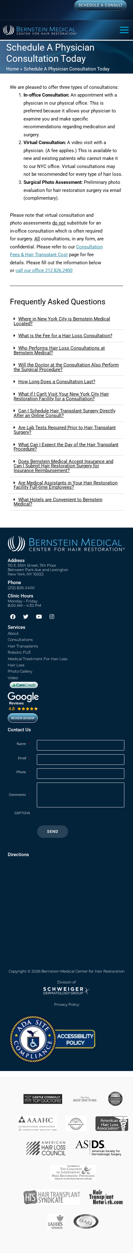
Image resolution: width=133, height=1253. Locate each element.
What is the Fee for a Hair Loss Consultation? (65, 335)
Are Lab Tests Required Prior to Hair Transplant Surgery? (65, 430)
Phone (23, 772)
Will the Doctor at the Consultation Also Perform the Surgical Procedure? (66, 367)
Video (13, 677)
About (13, 633)
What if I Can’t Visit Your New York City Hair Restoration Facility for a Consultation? (61, 396)
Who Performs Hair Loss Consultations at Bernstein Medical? (59, 350)
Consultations (20, 639)
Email (24, 758)
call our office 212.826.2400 (43, 270)
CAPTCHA (22, 813)
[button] (66, 321)
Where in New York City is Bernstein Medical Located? (62, 321)
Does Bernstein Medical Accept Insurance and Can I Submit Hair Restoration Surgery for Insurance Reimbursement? (63, 466)
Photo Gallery (20, 671)
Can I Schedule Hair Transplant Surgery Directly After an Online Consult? (64, 413)
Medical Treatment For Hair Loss (37, 658)
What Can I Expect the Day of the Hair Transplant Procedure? (66, 447)
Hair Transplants (23, 646)
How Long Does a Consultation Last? (56, 381)
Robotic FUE (19, 652)
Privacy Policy (66, 1004)
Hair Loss (16, 665)
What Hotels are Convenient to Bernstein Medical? (58, 502)
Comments (19, 795)
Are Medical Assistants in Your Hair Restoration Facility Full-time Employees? (66, 485)
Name (23, 744)
